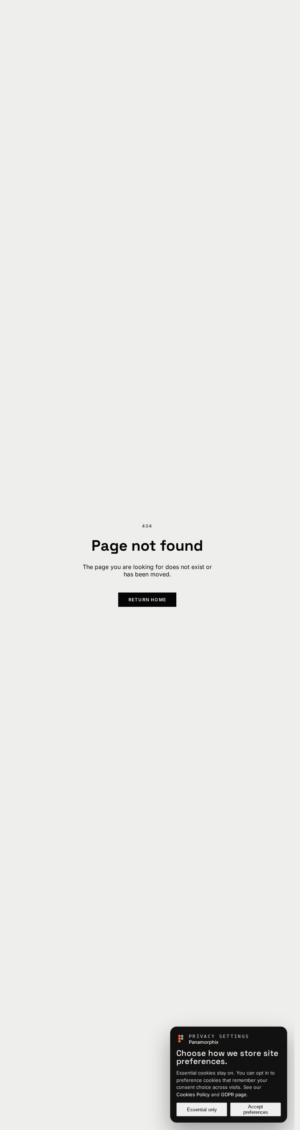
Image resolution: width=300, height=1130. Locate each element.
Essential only (202, 1109)
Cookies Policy (193, 1094)
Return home (147, 599)
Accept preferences (255, 1109)
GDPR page (234, 1094)
